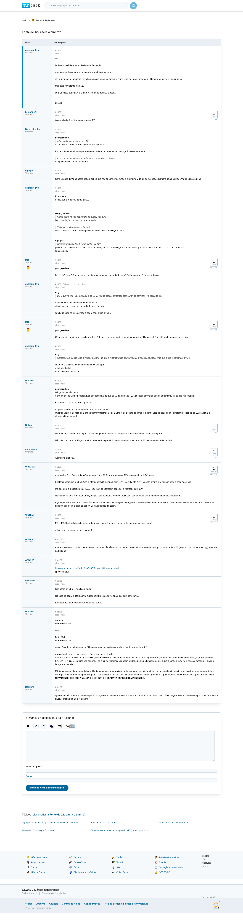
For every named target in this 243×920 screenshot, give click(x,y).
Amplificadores (38, 862)
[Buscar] (133, 5)
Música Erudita (38, 872)
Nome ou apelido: (34, 766)
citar (57, 53)
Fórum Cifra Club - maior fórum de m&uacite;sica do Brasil (31, 6)
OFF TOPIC (164, 872)
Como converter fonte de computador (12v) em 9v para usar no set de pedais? (121, 830)
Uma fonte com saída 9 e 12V (173, 822)
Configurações (92, 903)
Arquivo (40, 903)
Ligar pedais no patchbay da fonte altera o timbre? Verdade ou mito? (53, 822)
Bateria (162, 862)
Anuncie (53, 903)
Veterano (29, 53)
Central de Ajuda (71, 903)
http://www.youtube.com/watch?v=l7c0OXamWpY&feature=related (87, 568)
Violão (119, 857)
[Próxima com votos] (216, 120)
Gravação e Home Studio (171, 867)
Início (24, 20)
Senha (29, 776)
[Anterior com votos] (211, 267)
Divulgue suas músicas (85, 872)
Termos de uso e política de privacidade (126, 903)
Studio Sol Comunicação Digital (217, 905)
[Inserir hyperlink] (51, 726)
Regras (28, 903)
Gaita (76, 867)
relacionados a (59, 814)
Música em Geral (39, 857)
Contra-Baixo (80, 862)
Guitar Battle (122, 872)
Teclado (120, 862)
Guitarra (77, 857)
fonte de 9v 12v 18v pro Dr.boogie (38, 830)
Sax (118, 867)
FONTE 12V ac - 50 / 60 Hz (104, 822)
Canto (34, 867)
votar (63, 115)
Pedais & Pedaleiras (45, 20)
